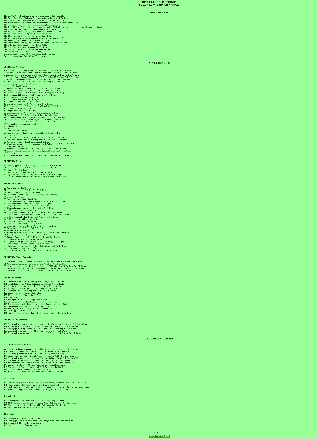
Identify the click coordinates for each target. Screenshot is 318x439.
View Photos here (159, 433)
